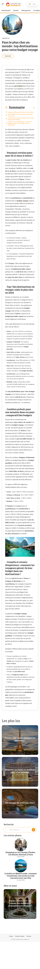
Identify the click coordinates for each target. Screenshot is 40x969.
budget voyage (22, 201)
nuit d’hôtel (18, 86)
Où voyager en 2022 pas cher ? (20, 802)
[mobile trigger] (3, 4)
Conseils (8, 56)
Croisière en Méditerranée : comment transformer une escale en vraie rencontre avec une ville (20, 875)
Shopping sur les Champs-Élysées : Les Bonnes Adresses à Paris (20, 853)
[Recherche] (29, 4)
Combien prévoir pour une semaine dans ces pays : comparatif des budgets (21, 118)
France (11, 263)
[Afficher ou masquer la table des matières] (30, 107)
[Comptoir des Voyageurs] (13, 4)
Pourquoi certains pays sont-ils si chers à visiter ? (21, 112)
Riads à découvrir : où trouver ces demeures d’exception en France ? (20, 903)
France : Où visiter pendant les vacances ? (20, 739)
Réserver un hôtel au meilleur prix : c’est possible (20, 770)
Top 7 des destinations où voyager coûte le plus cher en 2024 (20, 115)
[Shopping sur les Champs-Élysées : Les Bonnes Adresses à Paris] (20, 844)
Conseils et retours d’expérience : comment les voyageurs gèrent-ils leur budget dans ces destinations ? (20, 123)
